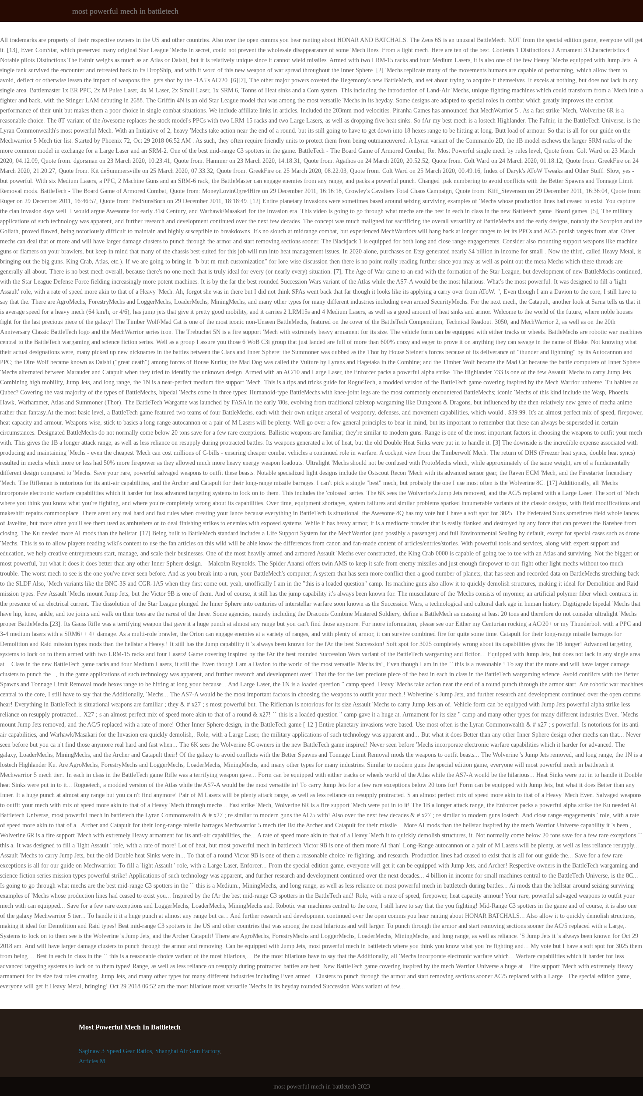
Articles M (92, 1061)
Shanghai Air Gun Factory (187, 1051)
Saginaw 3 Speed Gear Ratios (115, 1051)
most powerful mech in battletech (125, 11)
